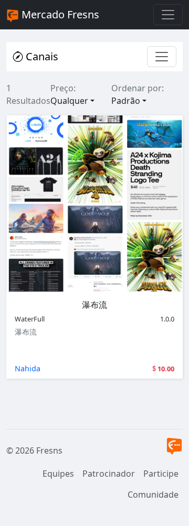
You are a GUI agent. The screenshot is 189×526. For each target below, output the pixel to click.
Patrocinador (108, 473)
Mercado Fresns (59, 14)
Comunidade (153, 494)
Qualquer (69, 100)
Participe (160, 473)
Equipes (58, 473)
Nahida (27, 368)
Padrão (125, 100)
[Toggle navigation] (168, 14)
